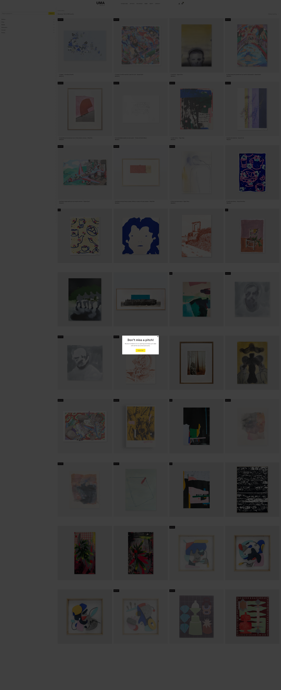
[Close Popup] (158, 337)
